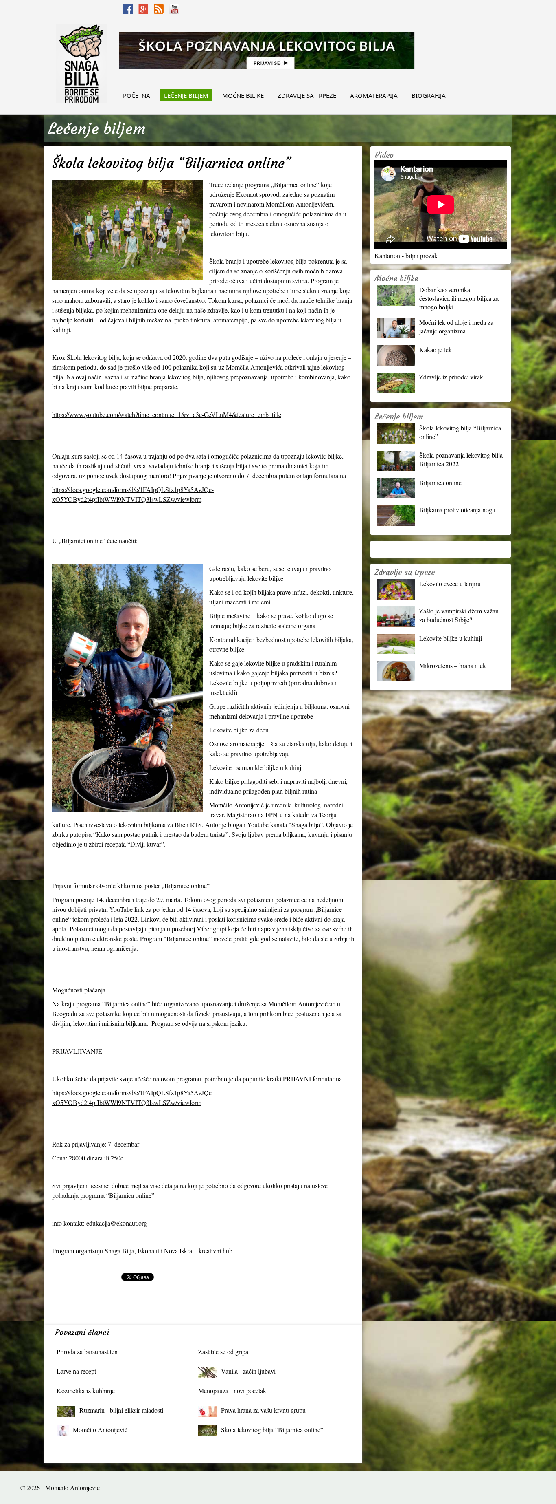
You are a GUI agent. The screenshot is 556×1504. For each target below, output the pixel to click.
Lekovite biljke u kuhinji (450, 638)
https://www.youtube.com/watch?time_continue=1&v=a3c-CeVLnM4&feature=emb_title (166, 414)
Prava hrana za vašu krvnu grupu (263, 1410)
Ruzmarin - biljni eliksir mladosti (121, 1410)
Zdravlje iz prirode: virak (451, 377)
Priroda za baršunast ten (87, 1351)
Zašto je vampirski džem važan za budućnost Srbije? (459, 615)
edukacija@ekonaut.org (116, 1223)
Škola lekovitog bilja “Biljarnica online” (272, 1429)
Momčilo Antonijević (100, 1429)
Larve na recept (76, 1371)
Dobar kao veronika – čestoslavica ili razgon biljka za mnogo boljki (459, 298)
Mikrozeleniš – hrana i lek (452, 665)
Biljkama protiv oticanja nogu (457, 509)
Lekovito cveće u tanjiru (450, 583)
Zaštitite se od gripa (223, 1351)
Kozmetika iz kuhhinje (86, 1390)
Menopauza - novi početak (232, 1390)
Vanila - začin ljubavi (248, 1371)
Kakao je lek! (436, 349)
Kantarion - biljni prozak (406, 255)
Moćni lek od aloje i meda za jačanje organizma (456, 326)
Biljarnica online (440, 482)
